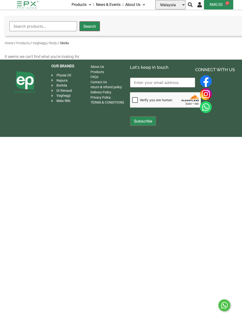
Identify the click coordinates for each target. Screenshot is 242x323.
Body (53, 43)
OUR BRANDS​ (62, 66)
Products (79, 4)
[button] (190, 4)
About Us (132, 4)
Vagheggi (40, 43)
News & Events (108, 4)
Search (89, 26)
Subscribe (143, 121)
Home (9, 43)
